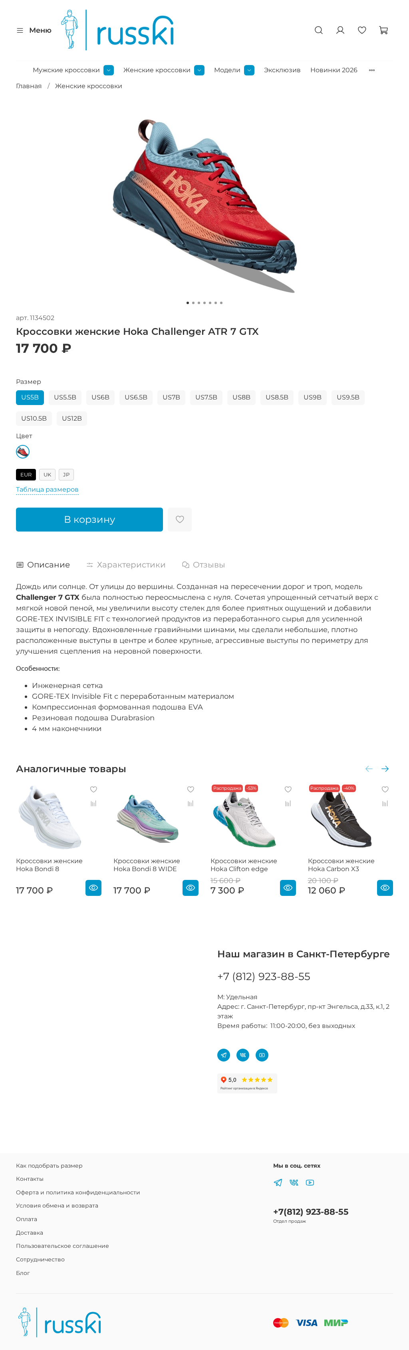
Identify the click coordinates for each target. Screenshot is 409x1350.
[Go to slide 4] (204, 303)
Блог (23, 1273)
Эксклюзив (282, 70)
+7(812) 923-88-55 (311, 1212)
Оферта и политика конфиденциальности (78, 1192)
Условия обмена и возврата (57, 1205)
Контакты (30, 1178)
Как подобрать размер (49, 1165)
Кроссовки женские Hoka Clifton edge (243, 865)
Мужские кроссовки (66, 70)
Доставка (29, 1232)
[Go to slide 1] (188, 303)
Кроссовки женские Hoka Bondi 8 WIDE (146, 865)
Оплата (26, 1219)
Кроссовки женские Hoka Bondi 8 (49, 865)
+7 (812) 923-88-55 (263, 976)
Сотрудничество (40, 1259)
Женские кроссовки (157, 70)
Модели (227, 70)
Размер (28, 381)
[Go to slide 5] (210, 303)
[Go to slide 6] (215, 303)
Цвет (24, 436)
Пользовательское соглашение (62, 1245)
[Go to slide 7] (221, 303)
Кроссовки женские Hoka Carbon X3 (341, 865)
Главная (29, 86)
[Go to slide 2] (193, 303)
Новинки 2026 (333, 70)
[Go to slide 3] (199, 303)
